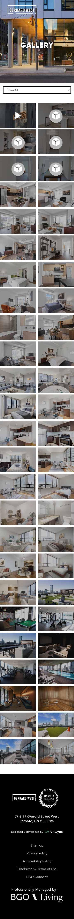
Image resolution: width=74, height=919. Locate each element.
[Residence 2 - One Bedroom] (56, 141)
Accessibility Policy (37, 861)
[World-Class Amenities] (18, 115)
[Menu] (66, 8)
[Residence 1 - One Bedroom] (56, 168)
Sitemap (37, 845)
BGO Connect (37, 877)
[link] (37, 896)
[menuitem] (37, 845)
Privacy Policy (37, 853)
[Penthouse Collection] (56, 115)
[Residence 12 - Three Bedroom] (18, 141)
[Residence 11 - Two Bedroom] (18, 168)
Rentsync (37, 832)
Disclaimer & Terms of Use (37, 869)
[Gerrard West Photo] (18, 194)
